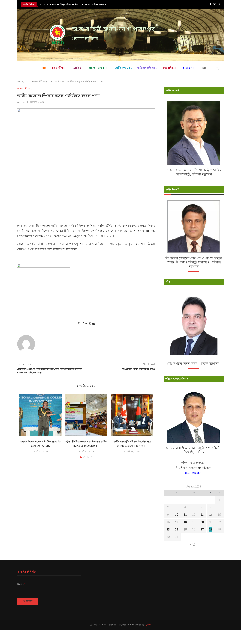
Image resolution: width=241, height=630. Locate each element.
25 (185, 529)
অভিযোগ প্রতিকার (146, 68)
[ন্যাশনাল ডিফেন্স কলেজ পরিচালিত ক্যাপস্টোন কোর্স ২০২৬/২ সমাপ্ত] (40, 415)
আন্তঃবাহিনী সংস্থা (39, 82)
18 (185, 522)
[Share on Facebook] (83, 324)
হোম (44, 68)
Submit (27, 601)
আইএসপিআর (58, 68)
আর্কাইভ (77, 68)
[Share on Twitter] (86, 324)
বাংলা (203, 68)
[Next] (44, 4)
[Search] (217, 68)
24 (176, 529)
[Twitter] (214, 4)
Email (21, 584)
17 (176, 522)
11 (185, 515)
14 (210, 515)
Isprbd (148, 624)
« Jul (192, 545)
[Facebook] (211, 4)
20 (202, 522)
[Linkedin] (219, 4)
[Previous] (40, 4)
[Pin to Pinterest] (90, 324)
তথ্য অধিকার (169, 68)
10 (176, 515)
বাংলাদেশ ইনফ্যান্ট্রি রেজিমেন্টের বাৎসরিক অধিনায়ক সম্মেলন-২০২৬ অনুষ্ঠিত (83, 4)
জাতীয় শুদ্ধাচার (122, 68)
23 (168, 529)
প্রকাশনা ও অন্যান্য (98, 68)
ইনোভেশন (188, 68)
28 (210, 529)
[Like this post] (79, 324)
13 (202, 515)
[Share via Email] (93, 324)
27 (202, 529)
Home (20, 82)
